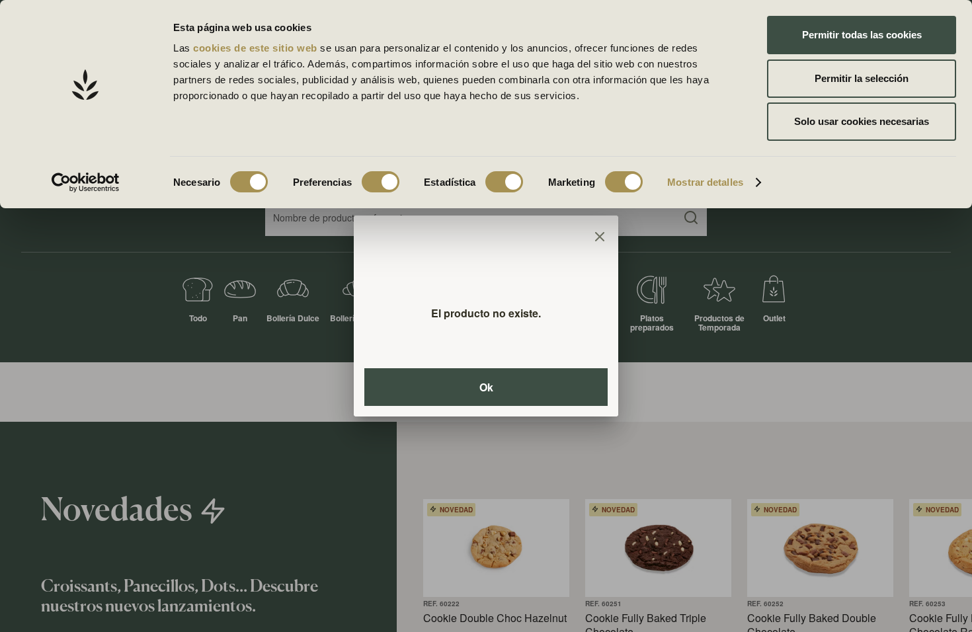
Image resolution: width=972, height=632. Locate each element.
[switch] (380, 181)
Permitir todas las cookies (862, 34)
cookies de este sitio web (256, 48)
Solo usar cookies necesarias (861, 121)
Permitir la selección (862, 78)
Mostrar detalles (705, 182)
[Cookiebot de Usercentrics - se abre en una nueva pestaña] (85, 182)
